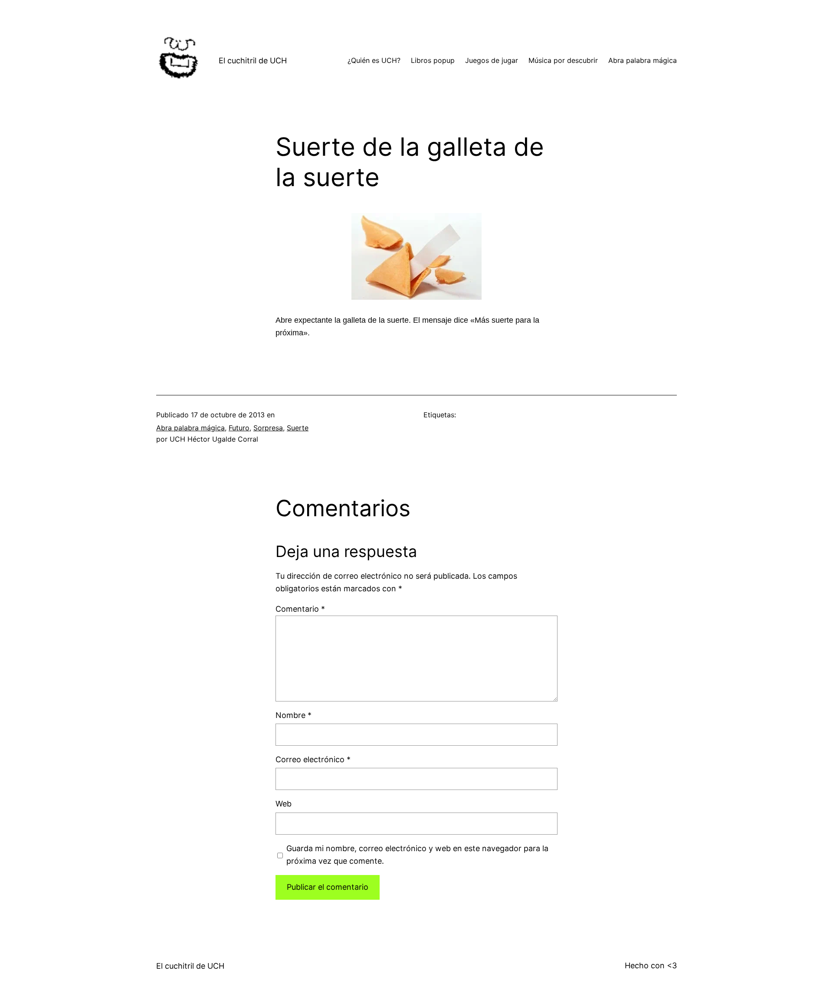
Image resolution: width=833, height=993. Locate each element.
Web (283, 803)
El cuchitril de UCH (253, 60)
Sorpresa (268, 427)
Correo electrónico (313, 759)
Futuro (239, 427)
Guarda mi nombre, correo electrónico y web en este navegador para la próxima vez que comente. (417, 854)
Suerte (297, 427)
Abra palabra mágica (190, 427)
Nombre (293, 715)
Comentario (300, 608)
